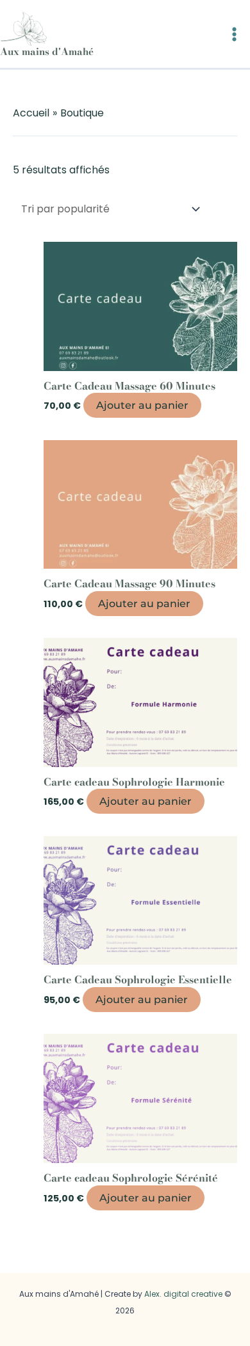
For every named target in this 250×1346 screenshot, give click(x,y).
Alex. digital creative (183, 1293)
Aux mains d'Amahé (47, 51)
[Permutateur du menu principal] (234, 34)
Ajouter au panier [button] (142, 405)
